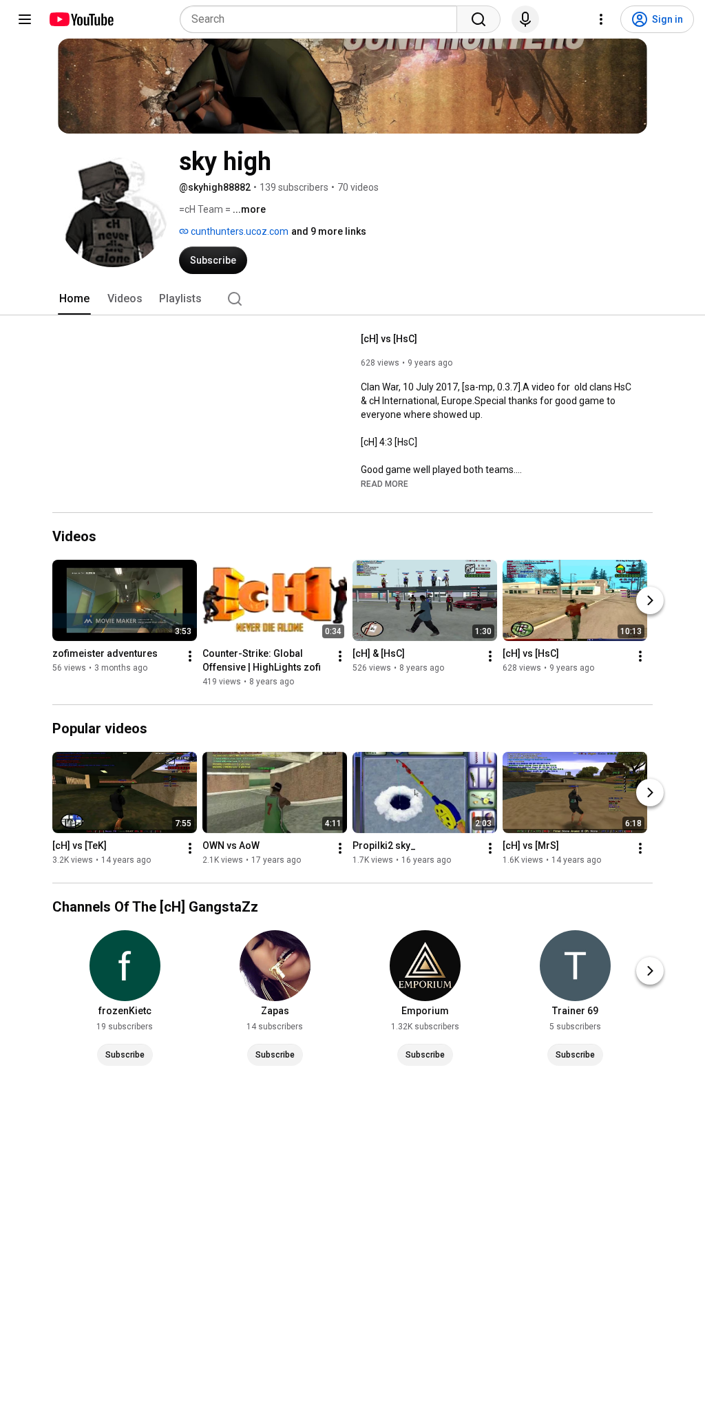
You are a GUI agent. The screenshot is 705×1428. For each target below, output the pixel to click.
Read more (384, 484)
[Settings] (601, 19)
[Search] (478, 19)
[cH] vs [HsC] (389, 338)
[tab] (74, 298)
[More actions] (190, 656)
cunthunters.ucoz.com (238, 231)
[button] (384, 483)
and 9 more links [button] (328, 231)
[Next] (650, 600)
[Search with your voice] (525, 19)
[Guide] (25, 19)
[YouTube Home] (81, 19)
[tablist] (352, 298)
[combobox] (322, 19)
